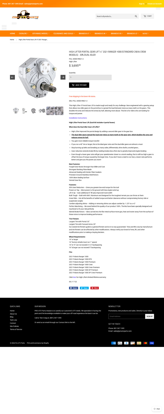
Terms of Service (16, 329)
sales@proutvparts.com (123, 331)
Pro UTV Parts (20, 343)
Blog (11, 317)
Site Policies (14, 326)
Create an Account (155, 4)
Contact (13, 323)
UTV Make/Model (40, 33)
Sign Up (149, 316)
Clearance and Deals (63, 33)
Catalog (23, 33)
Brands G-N (100, 33)
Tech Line (13, 320)
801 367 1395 (119, 328)
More (145, 33)
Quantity (72, 73)
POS (28, 343)
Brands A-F (84, 33)
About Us (13, 314)
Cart (149, 16)
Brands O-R (116, 33)
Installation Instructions (78, 118)
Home (12, 33)
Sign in (141, 4)
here (74, 277)
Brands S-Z (132, 33)
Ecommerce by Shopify (41, 343)
